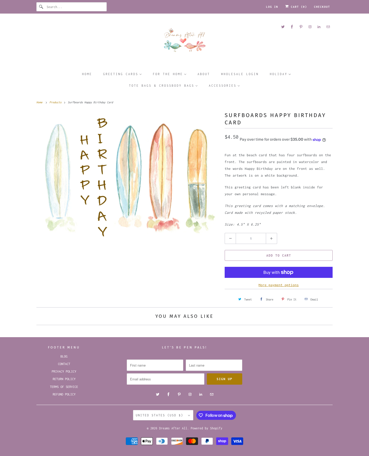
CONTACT (64, 364)
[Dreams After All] (184, 42)
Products (56, 102)
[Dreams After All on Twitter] (283, 26)
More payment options (279, 285)
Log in (272, 6)
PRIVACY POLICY (64, 371)
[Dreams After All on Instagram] (310, 26)
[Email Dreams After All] (328, 26)
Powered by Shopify (206, 428)
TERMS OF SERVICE (64, 387)
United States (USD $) (161, 415)
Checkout (322, 6)
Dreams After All (173, 428)
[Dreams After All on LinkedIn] (319, 26)
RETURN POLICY (64, 379)
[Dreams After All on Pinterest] (301, 26)
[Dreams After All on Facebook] (292, 26)
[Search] (41, 6)
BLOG (64, 356)
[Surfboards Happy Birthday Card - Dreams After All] (128, 177)
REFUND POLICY (64, 394)
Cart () (298, 6)
